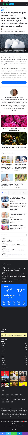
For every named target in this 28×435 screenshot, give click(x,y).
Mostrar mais (14, 82)
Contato (5, 425)
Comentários (22, 192)
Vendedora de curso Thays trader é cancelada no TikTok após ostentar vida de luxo (17, 199)
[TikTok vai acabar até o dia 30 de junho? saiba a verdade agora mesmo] (5, 215)
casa (3, 394)
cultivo (21, 394)
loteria (3, 399)
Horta (3, 356)
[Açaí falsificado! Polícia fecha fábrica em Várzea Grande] (23, 373)
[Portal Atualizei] (8, 4)
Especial (3, 349)
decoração (4, 396)
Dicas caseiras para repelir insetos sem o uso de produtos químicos (20, 183)
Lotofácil (7, 399)
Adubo (3, 343)
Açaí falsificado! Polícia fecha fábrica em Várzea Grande (15, 1)
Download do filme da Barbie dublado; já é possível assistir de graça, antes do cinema (18, 227)
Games (3, 354)
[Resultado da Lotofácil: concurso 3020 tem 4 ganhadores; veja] (23, 384)
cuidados (7, 394)
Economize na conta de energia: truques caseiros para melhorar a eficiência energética (20, 166)
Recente (13, 192)
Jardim (3, 358)
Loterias (3, 360)
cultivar (16, 394)
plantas (23, 399)
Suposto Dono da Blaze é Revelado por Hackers (16, 220)
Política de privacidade (19, 425)
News (3, 362)
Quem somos (11, 425)
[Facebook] (12, 110)
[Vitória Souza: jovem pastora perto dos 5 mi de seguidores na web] (14, 373)
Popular (4, 192)
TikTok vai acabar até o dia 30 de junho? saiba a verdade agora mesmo (18, 214)
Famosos (4, 351)
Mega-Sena (13, 399)
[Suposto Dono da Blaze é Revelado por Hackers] (5, 221)
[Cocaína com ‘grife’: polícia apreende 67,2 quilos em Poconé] (14, 378)
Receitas (4, 364)
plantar (19, 399)
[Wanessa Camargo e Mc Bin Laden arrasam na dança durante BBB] (14, 384)
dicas (9, 396)
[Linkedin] (14, 110)
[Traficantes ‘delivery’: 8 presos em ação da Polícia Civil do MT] (5, 378)
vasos (12, 401)
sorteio (7, 401)
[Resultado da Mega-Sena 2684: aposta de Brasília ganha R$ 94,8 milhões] (5, 384)
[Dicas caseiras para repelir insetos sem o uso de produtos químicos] (21, 177)
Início (3, 7)
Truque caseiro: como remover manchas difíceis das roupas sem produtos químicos (7, 183)
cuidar (12, 394)
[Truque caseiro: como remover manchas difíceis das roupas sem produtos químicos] (7, 177)
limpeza (21, 396)
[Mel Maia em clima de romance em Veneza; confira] (23, 378)
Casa (6, 7)
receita (3, 401)
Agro (3, 345)
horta (13, 396)
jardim (17, 396)
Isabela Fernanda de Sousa (8, 29)
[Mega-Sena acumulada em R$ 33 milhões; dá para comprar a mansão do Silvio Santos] (5, 373)
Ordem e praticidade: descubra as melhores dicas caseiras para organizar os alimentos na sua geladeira (7, 167)
